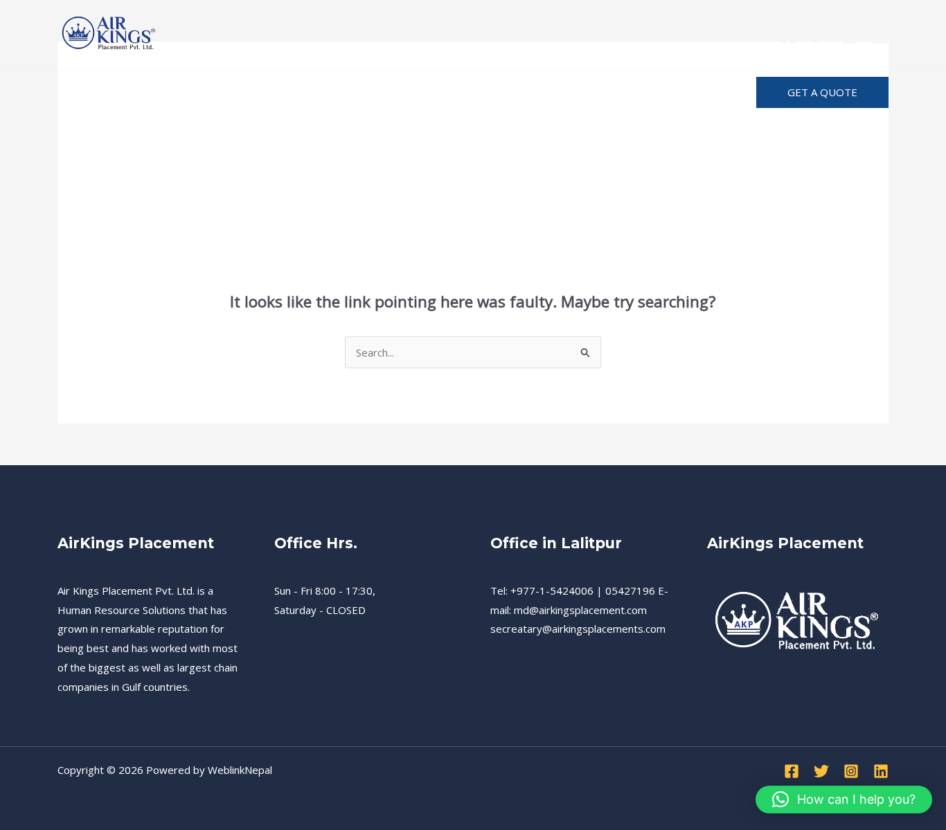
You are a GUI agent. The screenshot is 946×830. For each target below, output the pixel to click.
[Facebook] (788, 35)
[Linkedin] (880, 35)
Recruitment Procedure (256, 92)
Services (148, 92)
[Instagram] (849, 35)
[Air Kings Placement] (109, 33)
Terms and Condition (401, 92)
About (500, 92)
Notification (586, 92)
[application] (523, 93)
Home (85, 92)
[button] (822, 92)
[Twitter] (819, 35)
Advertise (667, 92)
